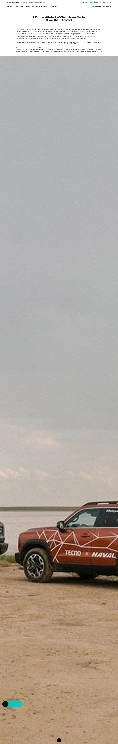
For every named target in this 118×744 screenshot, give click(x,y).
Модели (9, 6)
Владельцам (30, 6)
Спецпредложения (42, 6)
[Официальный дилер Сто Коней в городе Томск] (102, 2)
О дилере (54, 6)
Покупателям (19, 6)
